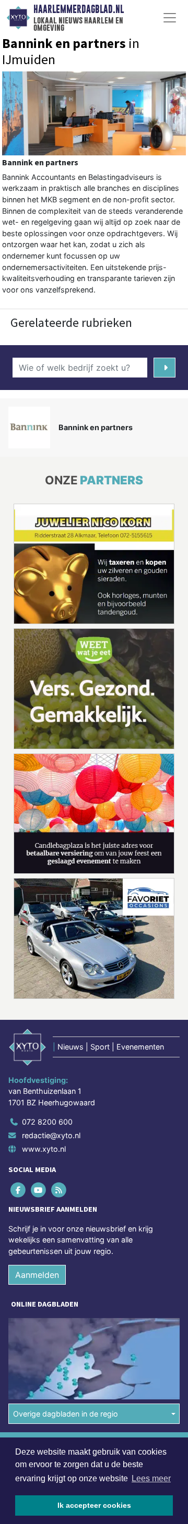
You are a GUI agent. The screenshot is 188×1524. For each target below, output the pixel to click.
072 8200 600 (47, 1121)
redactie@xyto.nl (51, 1135)
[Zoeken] (164, 367)
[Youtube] (39, 1190)
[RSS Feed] (59, 1190)
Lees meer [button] (151, 1478)
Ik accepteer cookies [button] (94, 1505)
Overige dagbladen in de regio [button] (65, 1413)
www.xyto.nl (44, 1148)
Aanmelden (37, 1275)
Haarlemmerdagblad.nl (78, 9)
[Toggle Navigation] (170, 18)
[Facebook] (18, 1190)
